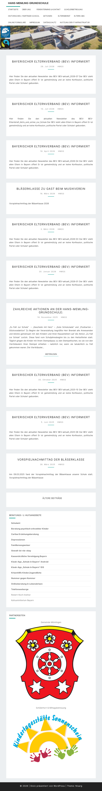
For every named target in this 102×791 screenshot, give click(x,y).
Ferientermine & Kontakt (48, 9)
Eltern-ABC (79, 16)
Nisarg (78, 786)
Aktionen (47, 16)
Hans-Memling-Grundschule (28, 3)
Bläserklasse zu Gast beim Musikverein (51, 188)
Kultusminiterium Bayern (22, 600)
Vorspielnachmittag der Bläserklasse (51, 459)
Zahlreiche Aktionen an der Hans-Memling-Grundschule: (51, 310)
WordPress (59, 786)
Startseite (13, 9)
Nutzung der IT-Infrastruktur (75, 22)
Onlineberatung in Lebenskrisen (27, 584)
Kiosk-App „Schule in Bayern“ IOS (27, 567)
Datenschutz (49, 22)
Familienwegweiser (20, 545)
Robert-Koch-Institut (20, 595)
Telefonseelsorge (19, 589)
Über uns (26, 9)
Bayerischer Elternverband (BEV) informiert (51, 61)
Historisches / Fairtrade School (23, 16)
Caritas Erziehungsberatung (25, 534)
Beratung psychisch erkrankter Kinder (30, 528)
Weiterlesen (51, 354)
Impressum (34, 22)
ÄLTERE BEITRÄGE (52, 498)
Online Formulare (17, 22)
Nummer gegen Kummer (23, 578)
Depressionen (18, 539)
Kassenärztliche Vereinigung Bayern (29, 556)
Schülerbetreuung (73, 9)
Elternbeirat (64, 16)
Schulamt (15, 523)
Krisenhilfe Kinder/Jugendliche (26, 572)
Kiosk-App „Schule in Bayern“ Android (29, 561)
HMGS (61, 66)
